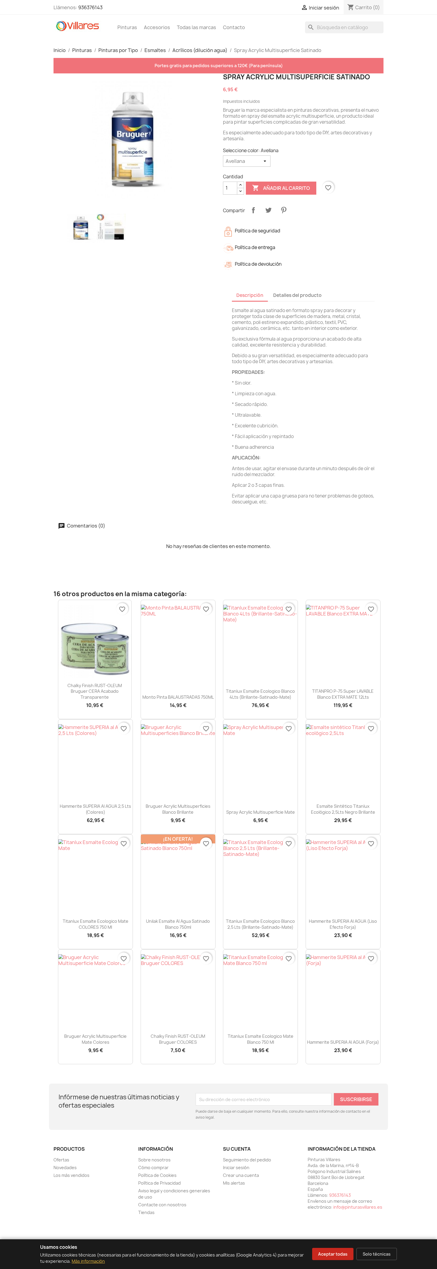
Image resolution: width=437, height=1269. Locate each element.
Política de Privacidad (159, 1183)
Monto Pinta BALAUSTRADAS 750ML (178, 697)
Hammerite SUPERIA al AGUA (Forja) (343, 1042)
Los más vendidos (71, 1175)
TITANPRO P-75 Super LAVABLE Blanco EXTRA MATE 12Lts (343, 694)
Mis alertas (234, 1183)
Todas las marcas (196, 27)
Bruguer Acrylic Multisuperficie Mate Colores (95, 1039)
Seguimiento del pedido (247, 1160)
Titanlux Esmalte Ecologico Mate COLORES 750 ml (95, 924)
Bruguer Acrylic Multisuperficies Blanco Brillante (178, 809)
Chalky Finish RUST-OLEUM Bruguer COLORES (178, 1039)
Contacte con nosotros (162, 1204)
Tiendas (146, 1212)
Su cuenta (237, 1149)
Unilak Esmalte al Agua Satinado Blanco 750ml (178, 924)
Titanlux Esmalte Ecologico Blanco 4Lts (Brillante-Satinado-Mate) (260, 694)
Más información (88, 1261)
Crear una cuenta (241, 1175)
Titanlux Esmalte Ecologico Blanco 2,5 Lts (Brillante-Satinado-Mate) (260, 924)
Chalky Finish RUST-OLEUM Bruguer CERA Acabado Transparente (94, 691)
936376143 (90, 7)
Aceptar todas (333, 1254)
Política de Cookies (157, 1175)
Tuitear (268, 210)
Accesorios (157, 27)
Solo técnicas (377, 1254)
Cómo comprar (153, 1167)
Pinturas (127, 27)
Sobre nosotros (154, 1160)
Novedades (65, 1167)
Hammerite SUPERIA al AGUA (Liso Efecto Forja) (343, 924)
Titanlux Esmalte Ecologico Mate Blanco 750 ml (260, 1039)
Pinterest (284, 210)
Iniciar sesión (236, 1167)
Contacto (234, 27)
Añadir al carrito (281, 187)
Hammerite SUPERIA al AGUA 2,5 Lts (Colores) (95, 809)
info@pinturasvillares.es (357, 1207)
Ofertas (61, 1160)
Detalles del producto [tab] (297, 295)
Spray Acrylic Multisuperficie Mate (260, 812)
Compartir (253, 210)
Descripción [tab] (249, 295)
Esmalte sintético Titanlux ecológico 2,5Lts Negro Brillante (343, 809)
